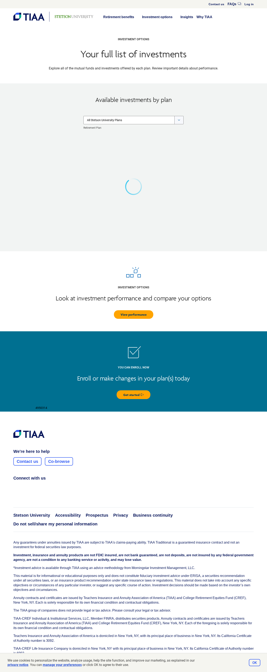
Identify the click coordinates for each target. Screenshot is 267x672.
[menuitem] (216, 4)
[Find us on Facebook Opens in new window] (15, 487)
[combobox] (133, 120)
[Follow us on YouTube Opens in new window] (39, 487)
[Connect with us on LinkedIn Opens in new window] (31, 487)
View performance (134, 315)
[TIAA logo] (29, 434)
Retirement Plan (92, 127)
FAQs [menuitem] (234, 4)
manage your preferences (62, 665)
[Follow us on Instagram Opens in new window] (23, 487)
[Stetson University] (74, 17)
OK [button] (254, 663)
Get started (137, 396)
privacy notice (18, 665)
